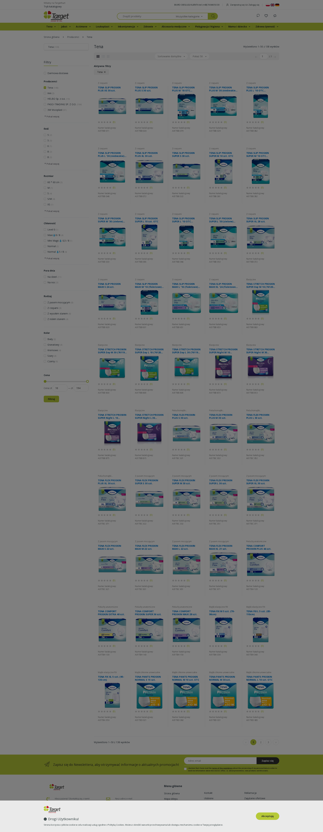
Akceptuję (267, 816)
